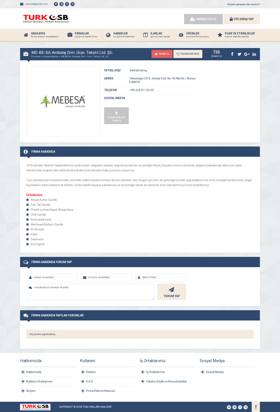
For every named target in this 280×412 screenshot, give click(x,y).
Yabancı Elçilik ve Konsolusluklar (166, 381)
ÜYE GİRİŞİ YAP (244, 19)
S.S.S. (89, 381)
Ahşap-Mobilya (50, 56)
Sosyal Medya (215, 372)
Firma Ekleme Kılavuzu (100, 391)
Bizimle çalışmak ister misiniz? (244, 4)
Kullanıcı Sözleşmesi (39, 381)
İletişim (31, 391)
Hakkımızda (33, 372)
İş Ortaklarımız (155, 372)
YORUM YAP (172, 296)
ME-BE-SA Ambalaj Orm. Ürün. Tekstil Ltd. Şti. (85, 56)
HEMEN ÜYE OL (206, 19)
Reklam (91, 372)
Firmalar (35, 56)
